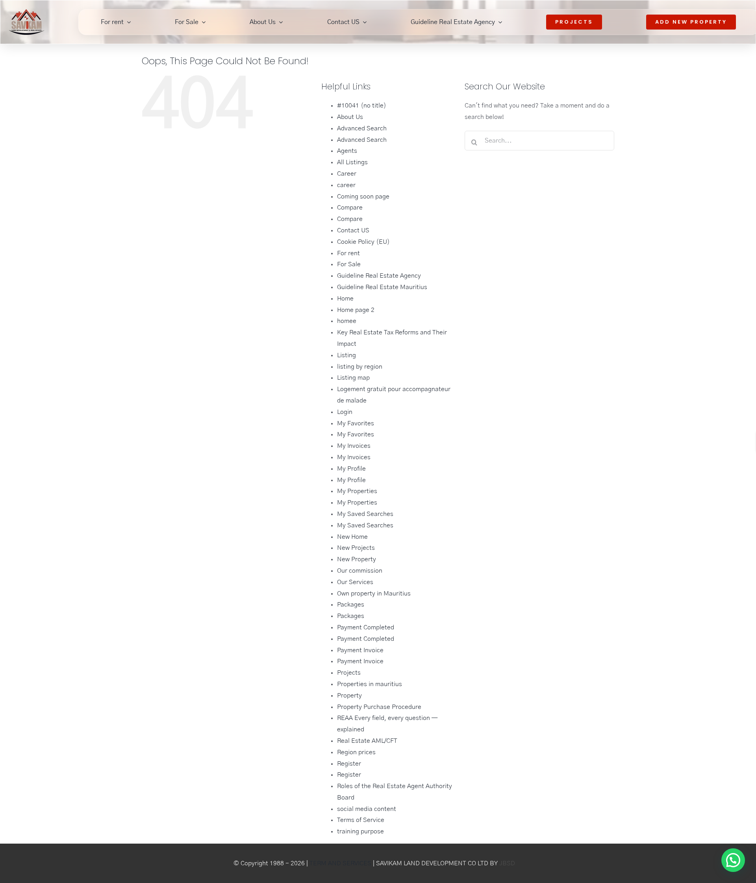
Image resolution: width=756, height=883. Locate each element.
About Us (350, 117)
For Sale (349, 264)
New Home (352, 537)
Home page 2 (355, 310)
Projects (349, 673)
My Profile (351, 469)
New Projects (356, 548)
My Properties (357, 491)
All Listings (352, 162)
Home (345, 298)
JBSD (507, 863)
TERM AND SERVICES (340, 863)
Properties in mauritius (369, 684)
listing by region (359, 367)
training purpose (360, 831)
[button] (732, 766)
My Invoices (354, 446)
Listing (346, 355)
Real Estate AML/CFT (367, 741)
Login (344, 412)
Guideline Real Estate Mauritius (382, 287)
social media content (366, 809)
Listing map (353, 378)
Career (346, 174)
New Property (356, 559)
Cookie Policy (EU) (363, 242)
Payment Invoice (360, 650)
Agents (347, 151)
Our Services (355, 582)
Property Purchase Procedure (379, 707)
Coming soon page (363, 196)
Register (349, 764)
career (346, 185)
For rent (348, 253)
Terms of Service (360, 820)
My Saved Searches (365, 514)
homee (346, 321)
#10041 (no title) (361, 105)
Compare (350, 207)
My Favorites (355, 423)
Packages (350, 604)
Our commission (359, 571)
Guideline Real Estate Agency (379, 276)
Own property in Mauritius (374, 593)
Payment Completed (365, 627)
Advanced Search (362, 128)
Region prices (356, 752)
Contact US (353, 230)
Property (349, 695)
